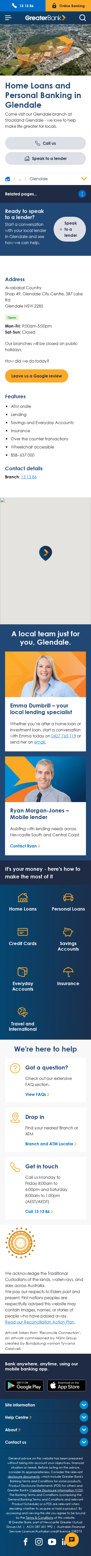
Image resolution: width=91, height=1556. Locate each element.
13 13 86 (29, 476)
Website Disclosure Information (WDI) (56, 1490)
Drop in (34, 1116)
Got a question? (46, 1067)
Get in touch (41, 1166)
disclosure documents (24, 1476)
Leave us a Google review (36, 375)
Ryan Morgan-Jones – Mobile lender (39, 813)
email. (40, 742)
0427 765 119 (63, 735)
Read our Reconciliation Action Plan (39, 1322)
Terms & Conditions (39, 1517)
